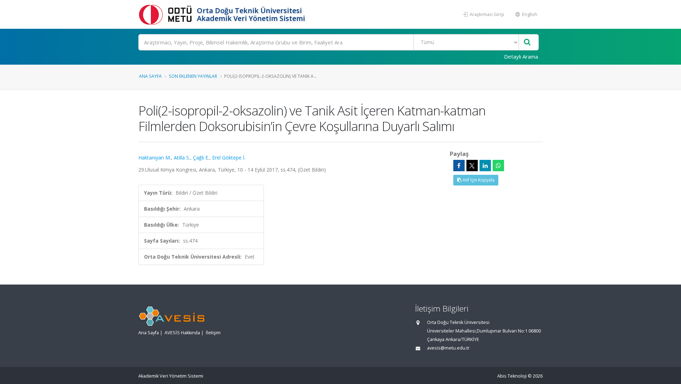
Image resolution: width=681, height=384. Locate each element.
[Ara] (527, 42)
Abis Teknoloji (512, 376)
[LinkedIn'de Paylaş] (485, 165)
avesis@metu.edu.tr (448, 348)
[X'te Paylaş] (472, 165)
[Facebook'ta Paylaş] (459, 165)
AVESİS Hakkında (182, 333)
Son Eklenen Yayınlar (193, 76)
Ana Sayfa (150, 76)
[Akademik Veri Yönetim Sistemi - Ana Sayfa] (166, 14)
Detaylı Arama (521, 56)
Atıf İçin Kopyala (477, 180)
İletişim (213, 333)
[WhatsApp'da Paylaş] (498, 165)
